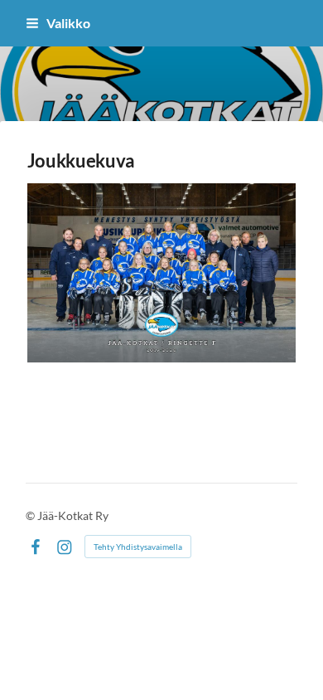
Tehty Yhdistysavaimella (138, 547)
